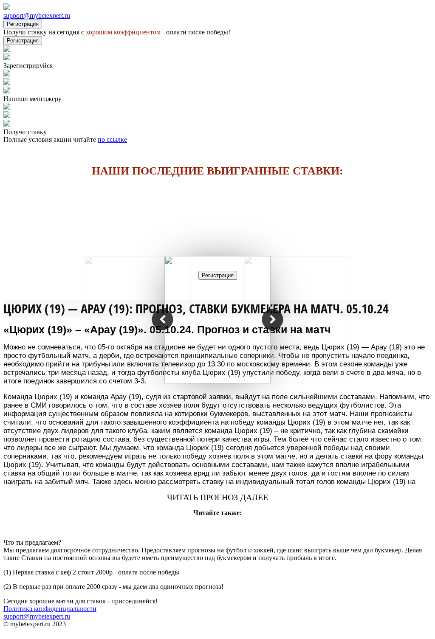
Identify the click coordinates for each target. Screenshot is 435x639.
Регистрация (23, 24)
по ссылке (112, 139)
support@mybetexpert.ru (36, 15)
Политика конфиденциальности (49, 608)
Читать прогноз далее (217, 497)
